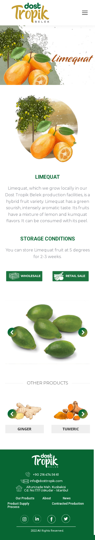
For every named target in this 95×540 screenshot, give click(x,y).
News (67, 498)
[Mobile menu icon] (85, 13)
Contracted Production (68, 503)
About (46, 498)
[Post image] (24, 413)
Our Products (25, 498)
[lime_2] (47, 332)
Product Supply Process (18, 505)
